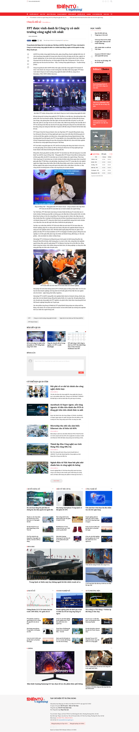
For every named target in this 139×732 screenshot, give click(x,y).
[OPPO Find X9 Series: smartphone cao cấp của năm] (101, 114)
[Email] (38, 40)
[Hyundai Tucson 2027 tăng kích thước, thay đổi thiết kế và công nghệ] (106, 641)
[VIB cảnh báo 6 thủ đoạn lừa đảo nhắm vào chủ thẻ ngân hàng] (98, 498)
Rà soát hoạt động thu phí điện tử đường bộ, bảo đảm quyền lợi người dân (40, 509)
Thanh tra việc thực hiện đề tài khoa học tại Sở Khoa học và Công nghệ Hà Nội (33, 519)
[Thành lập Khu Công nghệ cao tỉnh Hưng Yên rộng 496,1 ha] (37, 449)
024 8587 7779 (60, 718)
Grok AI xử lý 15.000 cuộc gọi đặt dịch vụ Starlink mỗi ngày (92, 528)
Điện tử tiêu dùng (51, 14)
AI (50, 412)
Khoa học (106, 14)
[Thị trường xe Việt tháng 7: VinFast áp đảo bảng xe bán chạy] (98, 600)
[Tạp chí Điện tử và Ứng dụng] (69, 7)
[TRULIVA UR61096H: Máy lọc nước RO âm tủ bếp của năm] (101, 96)
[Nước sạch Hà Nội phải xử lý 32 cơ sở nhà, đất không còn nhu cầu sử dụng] (77, 641)
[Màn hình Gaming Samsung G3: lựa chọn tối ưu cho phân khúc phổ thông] (77, 539)
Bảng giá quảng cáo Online (77, 723)
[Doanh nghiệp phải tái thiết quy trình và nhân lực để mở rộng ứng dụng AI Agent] (106, 519)
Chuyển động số (33, 14)
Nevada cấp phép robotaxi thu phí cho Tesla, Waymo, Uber (92, 630)
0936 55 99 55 (69, 718)
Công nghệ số (72, 14)
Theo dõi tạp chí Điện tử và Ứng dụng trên (53, 40)
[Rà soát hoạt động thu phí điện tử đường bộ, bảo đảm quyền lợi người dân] (40, 498)
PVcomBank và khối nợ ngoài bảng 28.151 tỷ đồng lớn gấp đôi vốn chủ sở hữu (34, 621)
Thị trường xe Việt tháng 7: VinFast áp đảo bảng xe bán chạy (98, 610)
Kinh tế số (42, 14)
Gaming (89, 14)
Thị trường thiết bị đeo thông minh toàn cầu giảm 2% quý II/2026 (63, 518)
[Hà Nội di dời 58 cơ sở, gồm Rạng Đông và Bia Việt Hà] (48, 529)
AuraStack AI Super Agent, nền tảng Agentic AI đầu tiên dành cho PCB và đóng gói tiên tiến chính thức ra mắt (66, 407)
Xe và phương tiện (97, 14)
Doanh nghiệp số (61, 14)
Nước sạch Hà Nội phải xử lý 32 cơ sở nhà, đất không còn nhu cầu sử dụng (63, 639)
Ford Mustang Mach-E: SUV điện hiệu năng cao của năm (100, 86)
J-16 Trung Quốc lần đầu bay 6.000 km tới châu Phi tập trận (98, 584)
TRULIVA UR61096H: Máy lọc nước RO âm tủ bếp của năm (101, 104)
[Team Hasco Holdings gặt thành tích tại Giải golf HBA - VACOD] (77, 631)
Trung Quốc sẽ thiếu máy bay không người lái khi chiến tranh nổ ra (55, 582)
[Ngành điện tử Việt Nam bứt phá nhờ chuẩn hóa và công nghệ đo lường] (37, 468)
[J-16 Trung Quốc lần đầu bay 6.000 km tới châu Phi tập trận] (98, 574)
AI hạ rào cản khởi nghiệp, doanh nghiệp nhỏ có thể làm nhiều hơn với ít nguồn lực (92, 539)
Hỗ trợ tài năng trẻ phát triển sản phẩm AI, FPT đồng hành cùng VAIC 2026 (36, 345)
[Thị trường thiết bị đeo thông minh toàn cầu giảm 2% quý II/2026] (77, 519)
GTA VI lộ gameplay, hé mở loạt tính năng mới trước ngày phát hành (97, 667)
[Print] (41, 40)
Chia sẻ (29, 40)
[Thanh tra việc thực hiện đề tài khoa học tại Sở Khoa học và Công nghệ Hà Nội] (48, 519)
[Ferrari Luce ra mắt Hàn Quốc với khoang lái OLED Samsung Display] (106, 621)
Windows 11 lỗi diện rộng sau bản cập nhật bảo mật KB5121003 (98, 687)
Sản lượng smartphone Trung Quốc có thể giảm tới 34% (85, 17)
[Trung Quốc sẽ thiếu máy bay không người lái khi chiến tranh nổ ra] (55, 564)
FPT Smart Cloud (32, 321)
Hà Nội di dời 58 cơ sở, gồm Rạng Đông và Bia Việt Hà (33, 528)
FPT (29, 318)
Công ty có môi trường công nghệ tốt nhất (45, 318)
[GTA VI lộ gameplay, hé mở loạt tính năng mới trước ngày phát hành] (98, 657)
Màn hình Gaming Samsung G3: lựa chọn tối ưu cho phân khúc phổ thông (63, 539)
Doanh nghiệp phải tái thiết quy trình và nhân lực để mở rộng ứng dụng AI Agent (92, 519)
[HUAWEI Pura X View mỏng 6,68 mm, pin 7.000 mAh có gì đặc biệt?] (77, 529)
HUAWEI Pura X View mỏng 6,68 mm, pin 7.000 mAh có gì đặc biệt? (63, 528)
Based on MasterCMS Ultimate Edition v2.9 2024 (63, 729)
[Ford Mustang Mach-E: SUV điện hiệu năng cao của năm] (101, 77)
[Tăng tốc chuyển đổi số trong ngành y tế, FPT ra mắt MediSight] (56, 336)
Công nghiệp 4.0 (46, 22)
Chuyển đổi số (81, 14)
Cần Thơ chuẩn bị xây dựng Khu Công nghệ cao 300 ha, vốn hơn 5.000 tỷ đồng (33, 539)
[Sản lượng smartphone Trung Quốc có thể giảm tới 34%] (69, 498)
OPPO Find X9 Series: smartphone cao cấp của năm (100, 122)
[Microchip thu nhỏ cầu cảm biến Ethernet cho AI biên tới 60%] (37, 431)
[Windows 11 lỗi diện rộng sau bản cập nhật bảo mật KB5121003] (98, 678)
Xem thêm (56, 480)
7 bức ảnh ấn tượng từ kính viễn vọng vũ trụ (97, 564)
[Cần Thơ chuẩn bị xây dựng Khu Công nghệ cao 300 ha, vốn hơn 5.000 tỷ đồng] (48, 539)
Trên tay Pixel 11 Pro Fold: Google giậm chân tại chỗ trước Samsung (103, 41)
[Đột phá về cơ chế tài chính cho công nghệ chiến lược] (37, 391)
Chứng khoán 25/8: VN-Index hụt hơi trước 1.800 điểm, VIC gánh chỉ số (39, 610)
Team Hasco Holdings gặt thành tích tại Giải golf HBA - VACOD (63, 630)
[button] (111, 154)
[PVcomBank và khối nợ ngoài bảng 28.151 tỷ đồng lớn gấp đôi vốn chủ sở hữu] (48, 621)
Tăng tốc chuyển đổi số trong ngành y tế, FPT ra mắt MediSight (56, 345)
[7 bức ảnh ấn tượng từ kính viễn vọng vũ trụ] (98, 556)
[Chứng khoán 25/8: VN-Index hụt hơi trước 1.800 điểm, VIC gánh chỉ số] (40, 600)
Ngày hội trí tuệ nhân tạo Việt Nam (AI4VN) (71, 318)
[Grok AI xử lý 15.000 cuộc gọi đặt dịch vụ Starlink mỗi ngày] (106, 529)
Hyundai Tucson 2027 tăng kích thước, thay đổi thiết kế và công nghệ (92, 639)
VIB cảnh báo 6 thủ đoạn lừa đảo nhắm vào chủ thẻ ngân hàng (46, 17)
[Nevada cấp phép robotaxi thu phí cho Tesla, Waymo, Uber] (106, 631)
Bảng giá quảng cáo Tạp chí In (59, 723)
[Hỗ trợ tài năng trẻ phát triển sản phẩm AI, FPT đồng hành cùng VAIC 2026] (36, 336)
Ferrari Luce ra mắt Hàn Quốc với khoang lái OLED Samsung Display (92, 620)
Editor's (101, 69)
